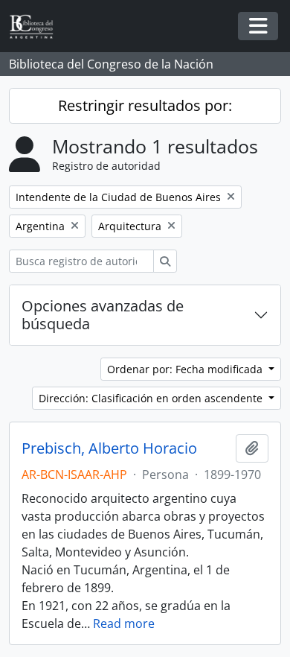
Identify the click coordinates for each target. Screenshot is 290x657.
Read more (124, 623)
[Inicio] (37, 26)
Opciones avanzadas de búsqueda (103, 315)
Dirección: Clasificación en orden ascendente (152, 398)
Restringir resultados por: (145, 105)
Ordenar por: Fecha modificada (186, 369)
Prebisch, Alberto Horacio (109, 448)
